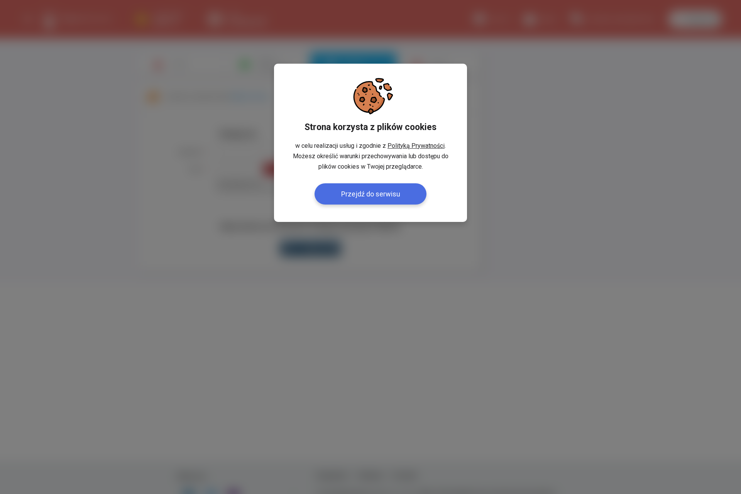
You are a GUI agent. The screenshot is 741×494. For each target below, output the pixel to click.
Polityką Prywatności (416, 145)
